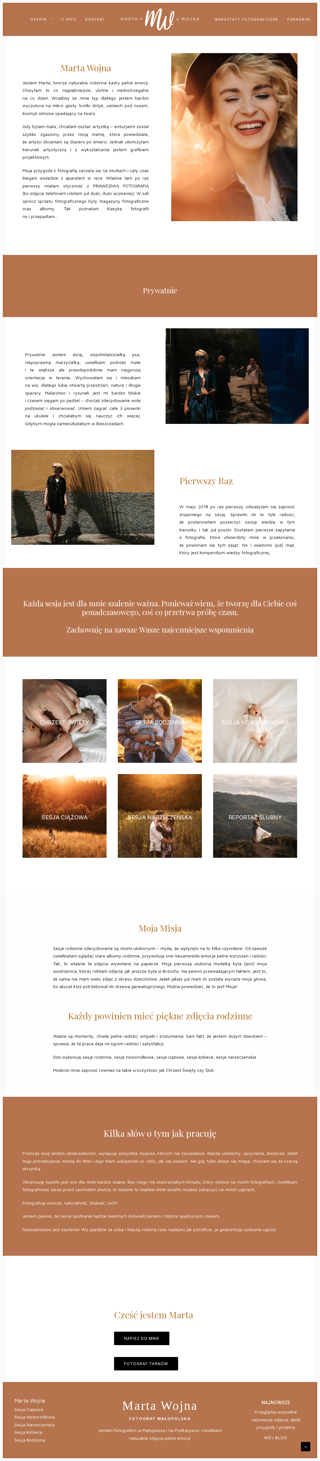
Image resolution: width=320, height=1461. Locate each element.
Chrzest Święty (181, 1070)
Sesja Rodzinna (29, 1440)
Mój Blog (275, 1437)
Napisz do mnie (141, 1338)
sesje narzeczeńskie (236, 1057)
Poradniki (299, 19)
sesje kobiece (200, 1057)
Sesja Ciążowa (28, 1409)
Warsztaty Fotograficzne (246, 19)
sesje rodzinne (97, 1057)
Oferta (38, 19)
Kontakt (95, 19)
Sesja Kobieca (28, 1432)
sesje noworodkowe (134, 1057)
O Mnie (69, 19)
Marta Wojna (29, 1401)
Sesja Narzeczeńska (34, 1424)
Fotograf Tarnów (146, 1363)
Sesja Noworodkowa (34, 1416)
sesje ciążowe (170, 1057)
